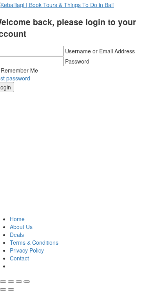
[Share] (11, 281)
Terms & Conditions (34, 242)
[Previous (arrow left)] (3, 289)
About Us (21, 227)
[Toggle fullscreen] (19, 281)
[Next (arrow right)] (11, 289)
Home (17, 219)
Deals (17, 234)
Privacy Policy (27, 250)
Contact (19, 258)
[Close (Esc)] (3, 281)
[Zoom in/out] (27, 281)
